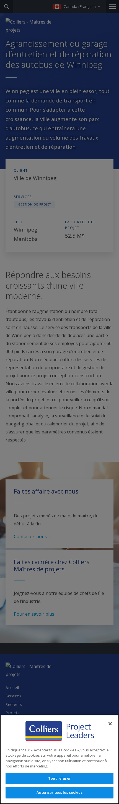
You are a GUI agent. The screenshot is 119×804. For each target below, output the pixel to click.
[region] (59, 759)
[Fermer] (110, 724)
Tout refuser (59, 778)
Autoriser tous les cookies (59, 792)
